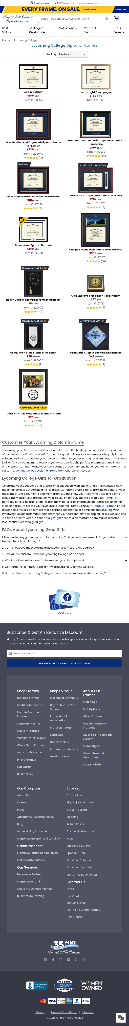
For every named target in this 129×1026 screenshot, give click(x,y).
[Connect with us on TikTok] (53, 959)
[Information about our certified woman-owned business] (92, 985)
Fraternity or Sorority (64, 749)
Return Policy (75, 824)
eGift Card (64, 613)
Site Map (88, 1012)
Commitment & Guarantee (93, 755)
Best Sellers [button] (6, 30)
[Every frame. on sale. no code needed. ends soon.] (64, 9)
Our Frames (119, 30)
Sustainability (92, 764)
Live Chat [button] (73, 896)
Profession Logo (61, 728)
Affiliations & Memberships (35, 817)
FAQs (70, 839)
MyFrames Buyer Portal (82, 875)
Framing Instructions (81, 831)
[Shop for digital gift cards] (64, 599)
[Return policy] (64, 985)
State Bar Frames (29, 724)
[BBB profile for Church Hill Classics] (37, 985)
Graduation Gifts (61, 756)
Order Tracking (77, 810)
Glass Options (92, 716)
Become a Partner (29, 874)
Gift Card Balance (79, 860)
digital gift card (58, 518)
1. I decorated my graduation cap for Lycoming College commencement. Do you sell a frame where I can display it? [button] (58, 539)
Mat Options (91, 709)
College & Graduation (37, 30)
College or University (64, 698)
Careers (22, 802)
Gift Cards (24, 767)
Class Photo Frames (30, 745)
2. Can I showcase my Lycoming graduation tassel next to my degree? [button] (48, 548)
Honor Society (59, 742)
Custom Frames (28, 731)
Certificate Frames (30, 705)
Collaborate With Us (31, 860)
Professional (66, 28)
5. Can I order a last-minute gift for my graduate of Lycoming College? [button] (48, 567)
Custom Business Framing (35, 889)
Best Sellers (25, 774)
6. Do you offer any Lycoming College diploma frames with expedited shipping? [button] (54, 573)
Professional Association (58, 718)
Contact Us (74, 795)
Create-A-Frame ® (103, 506)
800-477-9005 (77, 903)
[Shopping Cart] (116, 19)
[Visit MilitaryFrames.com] (64, 3)
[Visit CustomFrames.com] (88, 3)
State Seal (57, 735)
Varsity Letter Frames (31, 738)
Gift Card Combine (79, 867)
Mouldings (90, 702)
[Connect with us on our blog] (83, 959)
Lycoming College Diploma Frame (35, 471)
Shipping (72, 817)
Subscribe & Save (78, 846)
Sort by (51, 54)
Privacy (40, 1012)
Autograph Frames (30, 752)
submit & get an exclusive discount (64, 663)
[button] (121, 1018)
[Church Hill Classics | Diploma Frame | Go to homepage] (17, 19)
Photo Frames (26, 760)
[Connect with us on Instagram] (60, 959)
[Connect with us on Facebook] (45, 959)
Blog (20, 824)
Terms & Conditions (64, 1012)
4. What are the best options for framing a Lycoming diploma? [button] (43, 560)
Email (70, 889)
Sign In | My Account (80, 802)
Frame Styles (91, 746)
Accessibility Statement (33, 831)
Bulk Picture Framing (31, 896)
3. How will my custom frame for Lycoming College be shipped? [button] (43, 554)
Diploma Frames (28, 698)
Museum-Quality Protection (94, 726)
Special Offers (76, 853)
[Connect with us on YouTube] (68, 959)
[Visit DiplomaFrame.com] (40, 3)
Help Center (75, 917)
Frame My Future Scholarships (37, 853)
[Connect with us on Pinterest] (76, 959)
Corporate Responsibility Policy (38, 839)
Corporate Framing (30, 881)
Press (20, 810)
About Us (23, 795)
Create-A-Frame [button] (91, 30)
